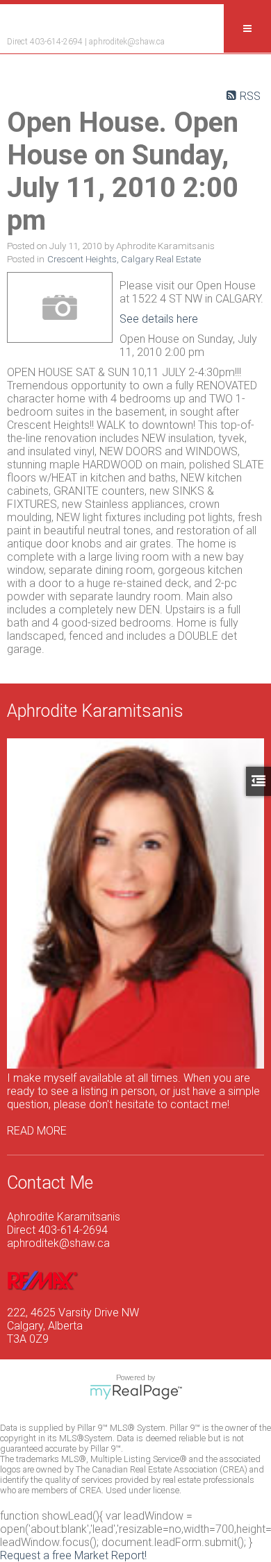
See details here (159, 318)
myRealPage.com (136, 1392)
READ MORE (37, 1130)
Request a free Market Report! (73, 1555)
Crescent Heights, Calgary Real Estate (124, 259)
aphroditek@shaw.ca (127, 41)
